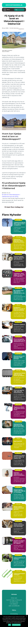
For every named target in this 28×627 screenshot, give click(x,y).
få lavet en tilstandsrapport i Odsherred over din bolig (11, 195)
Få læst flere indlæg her (14, 207)
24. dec (18, 470)
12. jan (18, 438)
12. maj (18, 353)
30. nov (18, 504)
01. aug (18, 271)
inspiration (21, 29)
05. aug (18, 237)
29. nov (18, 521)
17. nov (18, 555)
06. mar (18, 404)
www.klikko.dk (15, 605)
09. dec (18, 487)
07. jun (18, 336)
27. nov (18, 538)
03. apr (18, 387)
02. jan (18, 453)
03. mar (18, 421)
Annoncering (14, 614)
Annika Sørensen (14, 28)
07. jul (18, 288)
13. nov (18, 571)
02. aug (18, 254)
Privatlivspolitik (16, 624)
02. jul (18, 305)
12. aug (18, 219)
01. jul (18, 322)
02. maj (18, 370)
